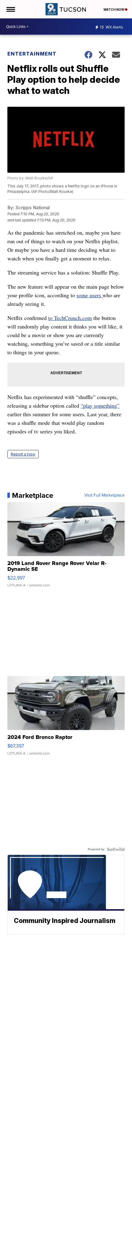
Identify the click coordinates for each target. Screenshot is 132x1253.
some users (89, 295)
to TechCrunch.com (70, 317)
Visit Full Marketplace (104, 495)
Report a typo (23, 454)
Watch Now (114, 9)
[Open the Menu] (10, 9)
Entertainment (31, 54)
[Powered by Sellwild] (116, 849)
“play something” (100, 405)
